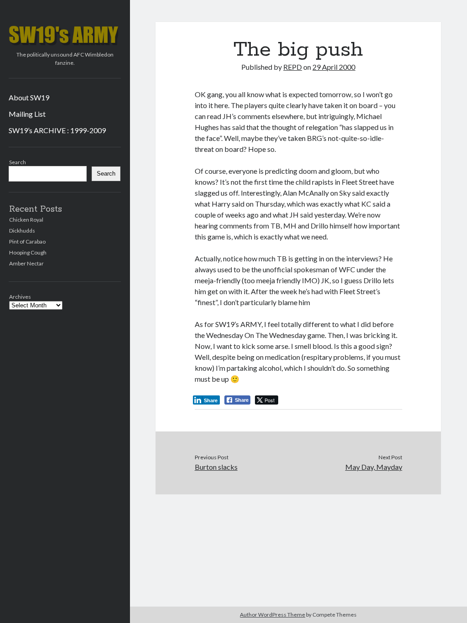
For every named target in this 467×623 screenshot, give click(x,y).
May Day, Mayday (373, 466)
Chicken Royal (26, 219)
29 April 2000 (333, 66)
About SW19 (29, 97)
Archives (20, 296)
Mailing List (27, 113)
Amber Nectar (26, 263)
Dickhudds (22, 230)
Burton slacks (216, 466)
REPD (292, 66)
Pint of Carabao (27, 241)
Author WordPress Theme (272, 614)
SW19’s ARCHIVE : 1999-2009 (57, 130)
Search (17, 162)
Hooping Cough (28, 252)
